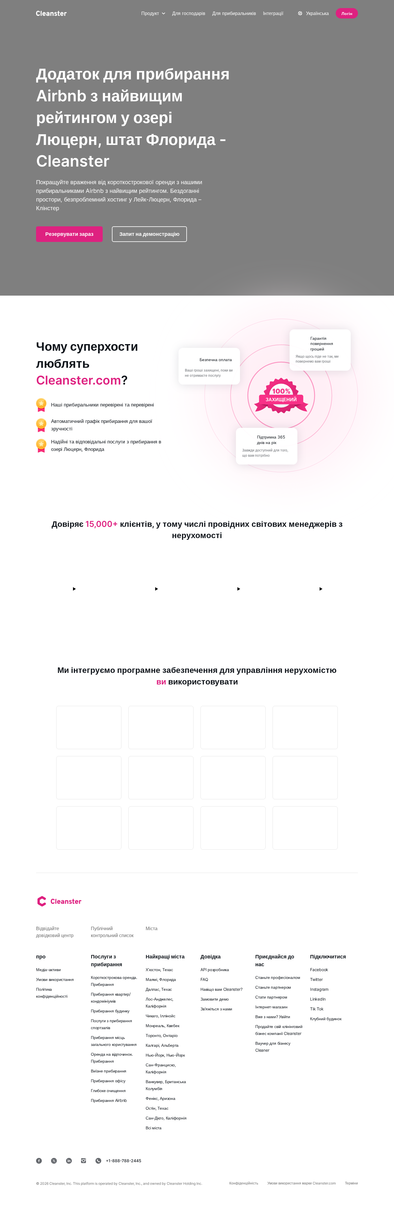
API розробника (214, 969)
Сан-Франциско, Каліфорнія (161, 1068)
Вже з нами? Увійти (272, 1016)
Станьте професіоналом (277, 977)
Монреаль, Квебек (162, 1025)
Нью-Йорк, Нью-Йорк (165, 1055)
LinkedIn (318, 999)
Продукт (150, 13)
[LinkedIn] (69, 1161)
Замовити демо (214, 999)
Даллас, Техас (159, 989)
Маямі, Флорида (161, 979)
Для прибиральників (234, 13)
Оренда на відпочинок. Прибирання (112, 1058)
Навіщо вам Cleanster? (221, 989)
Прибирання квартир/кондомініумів (111, 997)
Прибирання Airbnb (109, 1100)
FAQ (204, 979)
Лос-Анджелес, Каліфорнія (159, 1002)
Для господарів (188, 13)
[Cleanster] (51, 13)
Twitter (316, 979)
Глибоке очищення (108, 1090)
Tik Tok (316, 1008)
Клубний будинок (326, 1018)
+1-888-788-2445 (123, 1160)
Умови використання (55, 979)
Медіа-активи (48, 969)
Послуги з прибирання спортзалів (111, 1024)
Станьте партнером (273, 987)
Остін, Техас (157, 1108)
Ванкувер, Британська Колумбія (166, 1085)
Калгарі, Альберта (162, 1045)
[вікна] (340, 1160)
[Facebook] (39, 1161)
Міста (151, 928)
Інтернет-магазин (271, 1006)
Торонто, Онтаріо (161, 1035)
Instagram (319, 989)
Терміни (351, 1183)
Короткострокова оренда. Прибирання (114, 981)
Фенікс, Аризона (160, 1098)
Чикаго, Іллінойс (160, 1015)
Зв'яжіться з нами (216, 1008)
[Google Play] (264, 1160)
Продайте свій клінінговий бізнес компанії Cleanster (279, 1030)
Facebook (319, 969)
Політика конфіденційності (51, 993)
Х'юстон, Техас (159, 969)
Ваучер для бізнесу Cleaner (272, 1047)
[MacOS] (303, 1160)
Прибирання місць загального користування (114, 1041)
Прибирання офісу (108, 1080)
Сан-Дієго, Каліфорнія (166, 1117)
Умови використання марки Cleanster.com (301, 1183)
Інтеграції (273, 13)
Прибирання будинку (110, 1010)
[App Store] (222, 1160)
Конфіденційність (243, 1183)
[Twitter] (54, 1161)
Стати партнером (271, 997)
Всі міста (154, 1127)
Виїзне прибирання (108, 1070)
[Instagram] (83, 1160)
